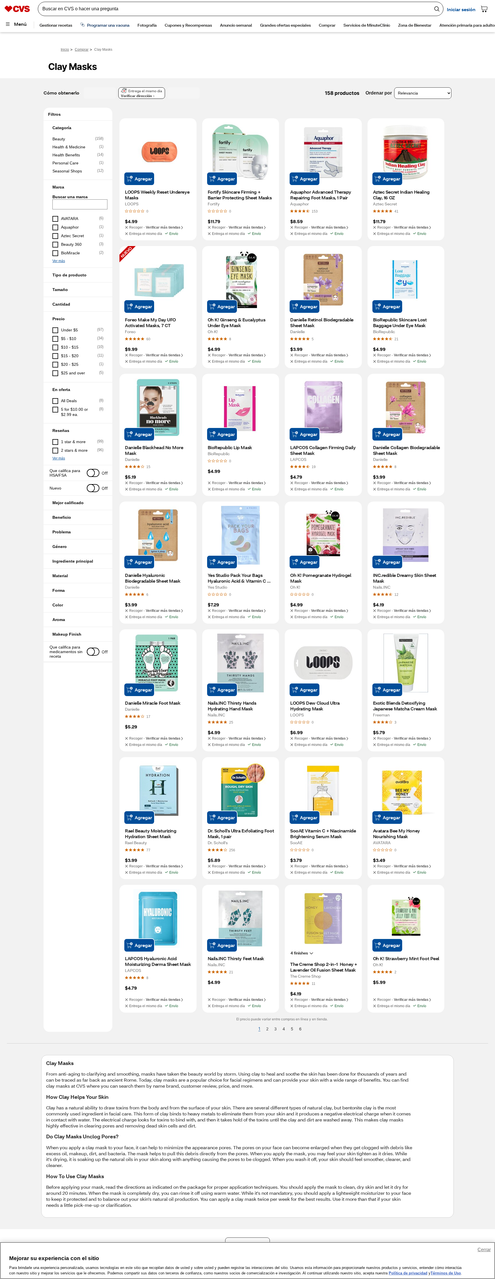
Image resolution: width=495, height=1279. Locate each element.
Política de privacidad (408, 1273)
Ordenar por (379, 93)
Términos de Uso (446, 1273)
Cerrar (484, 1249)
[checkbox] (77, 139)
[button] (78, 128)
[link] (314, 211)
